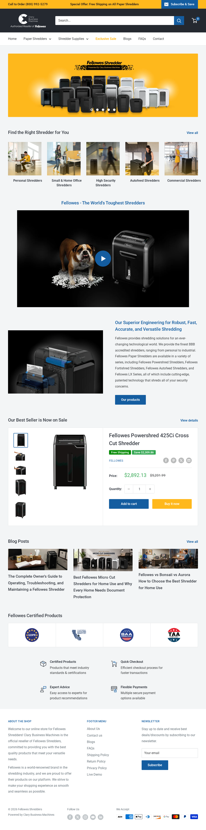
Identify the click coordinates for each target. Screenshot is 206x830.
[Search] (179, 20)
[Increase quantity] (150, 489)
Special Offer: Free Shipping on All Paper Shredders (104, 4)
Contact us (94, 735)
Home (12, 39)
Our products (130, 400)
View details (189, 420)
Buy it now (172, 504)
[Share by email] (189, 460)
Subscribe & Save (182, 4)
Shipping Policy (98, 755)
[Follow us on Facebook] (70, 817)
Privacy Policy (97, 768)
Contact (158, 39)
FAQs (142, 39)
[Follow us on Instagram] (85, 817)
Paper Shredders (35, 39)
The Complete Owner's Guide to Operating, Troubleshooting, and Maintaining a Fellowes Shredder (36, 583)
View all (193, 133)
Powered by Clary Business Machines (31, 814)
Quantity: (115, 489)
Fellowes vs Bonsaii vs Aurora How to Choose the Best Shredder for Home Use (168, 581)
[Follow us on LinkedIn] (100, 817)
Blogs (127, 39)
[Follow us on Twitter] (77, 817)
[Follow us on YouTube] (93, 817)
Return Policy (96, 761)
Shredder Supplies (71, 39)
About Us (93, 729)
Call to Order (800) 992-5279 (28, 4)
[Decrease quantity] (129, 489)
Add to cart (129, 504)
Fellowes (116, 460)
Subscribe (155, 765)
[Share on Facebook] (166, 460)
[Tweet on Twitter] (181, 460)
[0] (194, 20)
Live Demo (94, 774)
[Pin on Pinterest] (173, 460)
